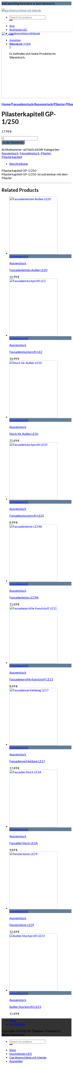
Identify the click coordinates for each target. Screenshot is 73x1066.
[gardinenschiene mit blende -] (21, 10)
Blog (12, 1020)
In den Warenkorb (13, 142)
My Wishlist (17, 1024)
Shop (12, 25)
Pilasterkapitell (12, 157)
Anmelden (16, 1061)
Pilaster (59, 104)
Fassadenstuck (22, 104)
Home (6, 104)
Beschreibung (18, 163)
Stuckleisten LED (18, 29)
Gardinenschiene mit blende (27, 1057)
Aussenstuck (43, 104)
